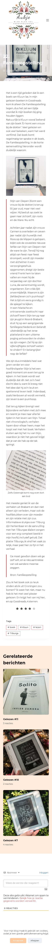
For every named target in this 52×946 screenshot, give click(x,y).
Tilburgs (13, 633)
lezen (37, 627)
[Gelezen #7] (26, 813)
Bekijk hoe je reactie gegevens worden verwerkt (23, 899)
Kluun (24, 627)
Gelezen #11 (10, 719)
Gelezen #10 (11, 779)
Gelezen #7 (10, 840)
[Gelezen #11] (26, 692)
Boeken (28, 71)
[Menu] (47, 20)
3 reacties (8, 723)
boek (11, 627)
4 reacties (8, 844)
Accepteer (18, 940)
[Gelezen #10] (26, 752)
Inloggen (43, 872)
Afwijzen (35, 940)
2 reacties (8, 784)
